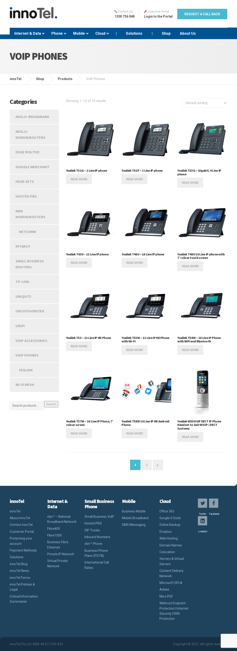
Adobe (164, 589)
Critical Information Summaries (24, 599)
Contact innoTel (21, 525)
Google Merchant (32, 166)
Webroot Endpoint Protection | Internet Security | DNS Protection (173, 610)
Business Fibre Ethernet (57, 544)
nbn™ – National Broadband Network (61, 519)
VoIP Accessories (31, 340)
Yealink (26, 370)
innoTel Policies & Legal (22, 587)
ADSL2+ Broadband (32, 116)
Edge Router (27, 152)
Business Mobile (134, 511)
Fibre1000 (54, 535)
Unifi (20, 325)
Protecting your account (21, 540)
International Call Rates (96, 565)
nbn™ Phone (93, 544)
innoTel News (19, 571)
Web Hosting (168, 538)
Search (51, 404)
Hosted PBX (26, 196)
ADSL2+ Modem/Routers (30, 134)
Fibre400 (53, 528)
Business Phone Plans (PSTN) (96, 553)
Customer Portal (22, 531)
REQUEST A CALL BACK (202, 14)
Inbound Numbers (97, 537)
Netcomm (27, 231)
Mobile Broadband (135, 518)
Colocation (167, 552)
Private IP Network (60, 554)
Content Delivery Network (171, 573)
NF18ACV (23, 246)
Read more (79, 179)
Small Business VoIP (99, 516)
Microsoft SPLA (170, 583)
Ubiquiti (23, 296)
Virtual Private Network (57, 563)
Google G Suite (170, 518)
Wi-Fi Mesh (25, 384)
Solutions (16, 557)
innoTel (15, 511)
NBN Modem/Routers (30, 214)
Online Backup (169, 525)
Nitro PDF (166, 596)
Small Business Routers (30, 264)
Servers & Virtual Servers (171, 561)
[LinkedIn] (202, 520)
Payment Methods (23, 550)
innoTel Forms (20, 578)
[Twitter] (202, 503)
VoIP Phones (27, 355)
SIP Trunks (92, 530)
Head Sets (25, 181)
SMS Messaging (134, 525)
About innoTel (20, 518)
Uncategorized (30, 311)
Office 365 (166, 511)
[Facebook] (213, 503)
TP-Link (22, 281)
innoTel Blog (19, 564)
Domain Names (170, 545)
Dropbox (165, 531)
